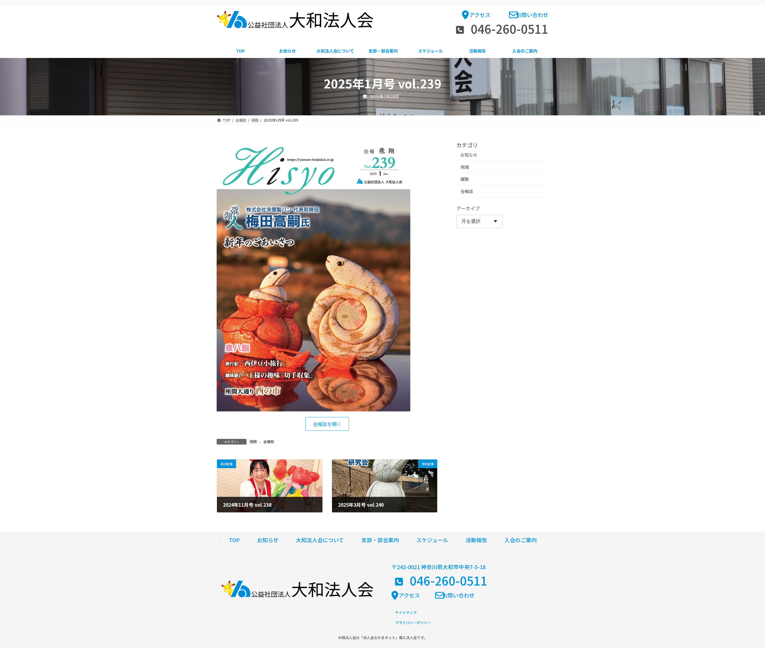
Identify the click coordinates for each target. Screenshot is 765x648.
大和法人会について (320, 540)
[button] (476, 16)
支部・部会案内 (380, 540)
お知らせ (468, 155)
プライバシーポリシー (413, 622)
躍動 (464, 179)
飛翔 (253, 441)
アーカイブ (468, 208)
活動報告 (476, 540)
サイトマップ (406, 612)
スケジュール (432, 540)
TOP (234, 540)
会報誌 (268, 441)
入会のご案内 (520, 540)
